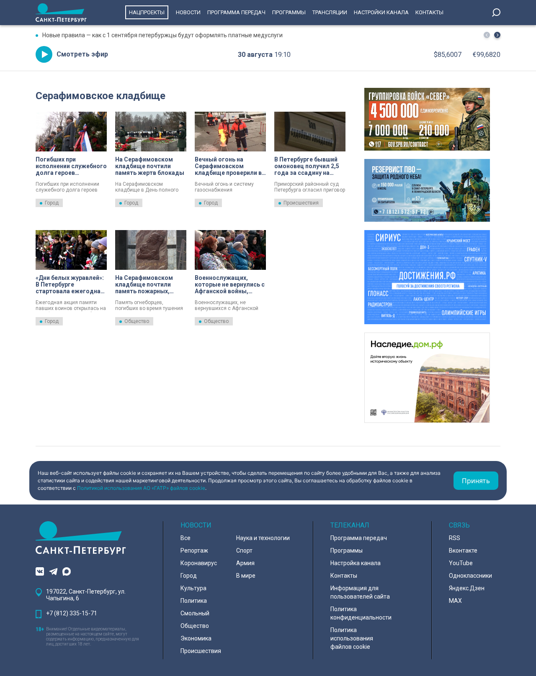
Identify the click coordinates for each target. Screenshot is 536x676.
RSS (454, 538)
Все (185, 538)
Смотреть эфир (82, 54)
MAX (455, 600)
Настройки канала (381, 12)
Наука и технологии (263, 538)
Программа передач (236, 12)
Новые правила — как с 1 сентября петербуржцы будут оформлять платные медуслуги (162, 35)
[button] (497, 35)
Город (52, 203)
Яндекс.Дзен (466, 588)
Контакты (429, 12)
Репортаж (194, 550)
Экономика (195, 638)
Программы (289, 12)
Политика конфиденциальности (361, 613)
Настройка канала (355, 563)
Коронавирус (198, 563)
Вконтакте (463, 550)
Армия (245, 563)
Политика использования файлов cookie (351, 638)
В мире (245, 575)
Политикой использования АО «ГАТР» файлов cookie (141, 488)
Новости (188, 12)
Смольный (194, 613)
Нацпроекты (147, 12)
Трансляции (329, 12)
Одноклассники (470, 575)
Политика (193, 600)
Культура (193, 588)
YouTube (461, 563)
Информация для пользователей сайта (360, 592)
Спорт (244, 550)
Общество (136, 321)
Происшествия (301, 203)
